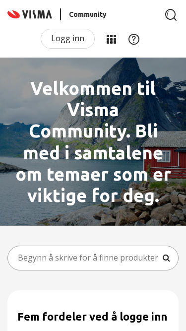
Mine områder (111, 38)
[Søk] (171, 14)
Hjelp (134, 38)
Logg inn (67, 38)
